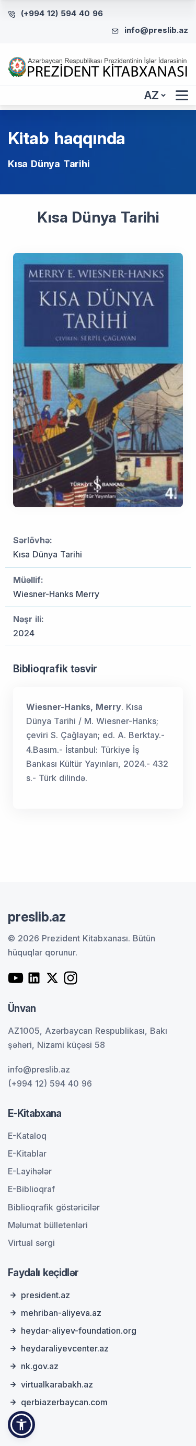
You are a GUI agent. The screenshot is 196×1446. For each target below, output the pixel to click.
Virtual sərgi (31, 1243)
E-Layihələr (30, 1171)
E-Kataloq (27, 1135)
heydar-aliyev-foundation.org (78, 1330)
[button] (21, 1425)
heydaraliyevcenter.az (65, 1348)
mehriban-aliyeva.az (61, 1313)
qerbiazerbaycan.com (64, 1402)
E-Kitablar (27, 1153)
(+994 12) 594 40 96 (62, 13)
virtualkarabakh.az (57, 1384)
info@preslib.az (156, 30)
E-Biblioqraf (31, 1189)
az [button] (151, 95)
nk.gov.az (40, 1366)
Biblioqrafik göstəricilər (54, 1207)
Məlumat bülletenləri (48, 1225)
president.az (45, 1295)
